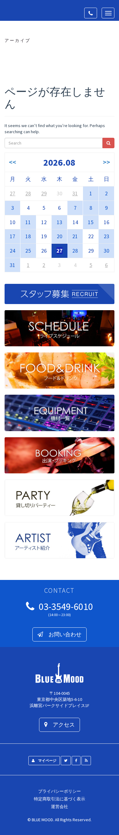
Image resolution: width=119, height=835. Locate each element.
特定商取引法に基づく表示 (59, 799)
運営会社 (59, 806)
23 (106, 236)
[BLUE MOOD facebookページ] (76, 760)
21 (75, 236)
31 (75, 193)
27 (12, 193)
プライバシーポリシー (59, 791)
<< (12, 162)
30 (106, 250)
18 (28, 236)
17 (12, 236)
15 (90, 222)
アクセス (61, 724)
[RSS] (86, 760)
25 (28, 250)
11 (28, 222)
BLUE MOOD (42, 819)
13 (59, 222)
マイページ (45, 760)
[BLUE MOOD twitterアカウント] (66, 760)
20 (59, 236)
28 (28, 193)
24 (12, 250)
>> (106, 162)
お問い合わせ (62, 634)
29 (44, 193)
